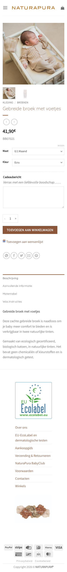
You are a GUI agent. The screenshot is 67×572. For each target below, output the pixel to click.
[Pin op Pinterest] (36, 255)
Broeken (22, 102)
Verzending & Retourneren (33, 455)
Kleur (6, 162)
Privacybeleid (24, 561)
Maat (5, 150)
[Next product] (6, 122)
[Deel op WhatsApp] (6, 255)
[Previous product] (14, 122)
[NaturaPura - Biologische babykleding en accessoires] (33, 7)
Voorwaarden (24, 471)
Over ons (21, 427)
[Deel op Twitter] (21, 255)
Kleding (8, 102)
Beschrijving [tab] (10, 278)
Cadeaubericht (12, 177)
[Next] (58, 54)
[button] (5, 8)
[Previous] (8, 54)
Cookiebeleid (43, 561)
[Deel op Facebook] (14, 255)
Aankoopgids (24, 448)
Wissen (61, 145)
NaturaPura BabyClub (30, 463)
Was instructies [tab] (12, 301)
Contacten (22, 478)
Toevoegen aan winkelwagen (30, 230)
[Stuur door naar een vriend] (29, 255)
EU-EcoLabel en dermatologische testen (31, 438)
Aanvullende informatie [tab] (17, 286)
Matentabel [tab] (10, 293)
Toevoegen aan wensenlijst (24, 241)
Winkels (20, 486)
